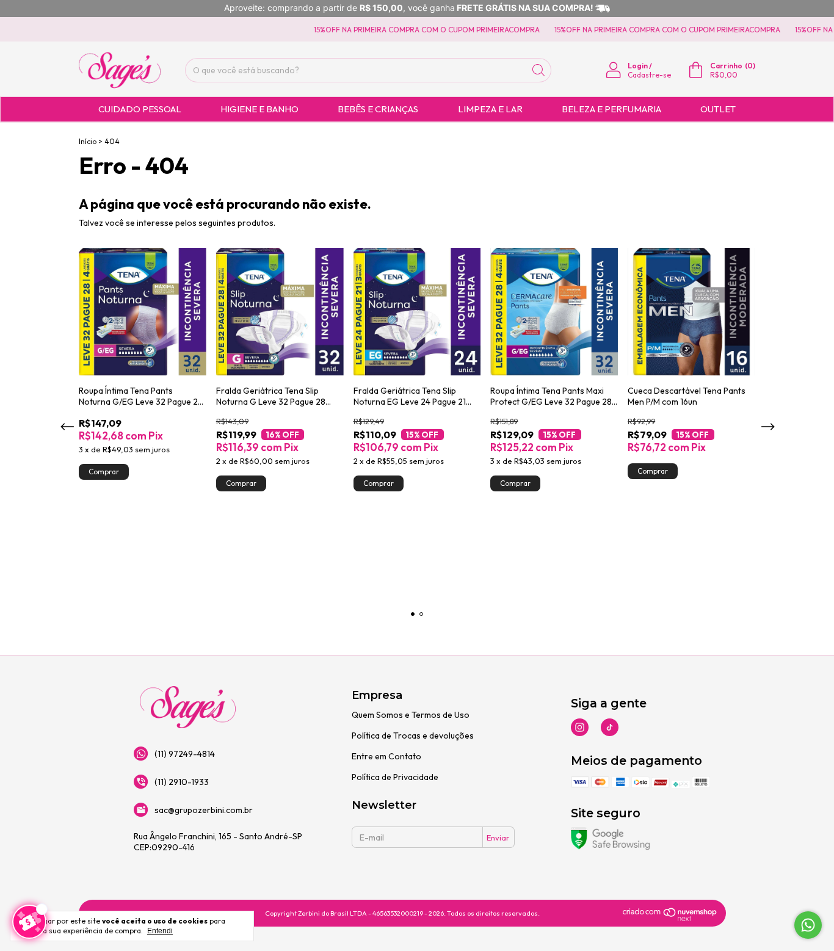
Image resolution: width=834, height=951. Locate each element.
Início (87, 141)
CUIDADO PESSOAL (139, 109)
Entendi (160, 931)
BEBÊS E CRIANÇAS (378, 109)
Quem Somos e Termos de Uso (411, 714)
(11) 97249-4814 (184, 753)
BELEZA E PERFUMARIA (611, 109)
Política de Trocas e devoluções (413, 735)
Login (638, 65)
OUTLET (718, 109)
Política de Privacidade (395, 777)
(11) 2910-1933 (181, 781)
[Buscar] (538, 70)
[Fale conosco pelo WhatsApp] (808, 925)
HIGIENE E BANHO (259, 109)
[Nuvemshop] (670, 918)
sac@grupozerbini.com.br (203, 810)
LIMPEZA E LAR (490, 109)
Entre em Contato (386, 756)
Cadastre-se (649, 74)
